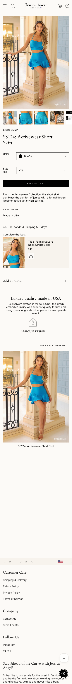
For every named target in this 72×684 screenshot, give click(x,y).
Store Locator (11, 625)
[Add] (31, 256)
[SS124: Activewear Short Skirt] (36, 397)
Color (6, 153)
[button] (13, 6)
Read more (11, 209)
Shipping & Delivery (15, 579)
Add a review (12, 281)
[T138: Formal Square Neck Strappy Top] (14, 252)
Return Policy (11, 586)
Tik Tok (7, 651)
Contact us (9, 618)
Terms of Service (13, 598)
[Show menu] (4, 6)
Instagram (9, 644)
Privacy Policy (11, 592)
